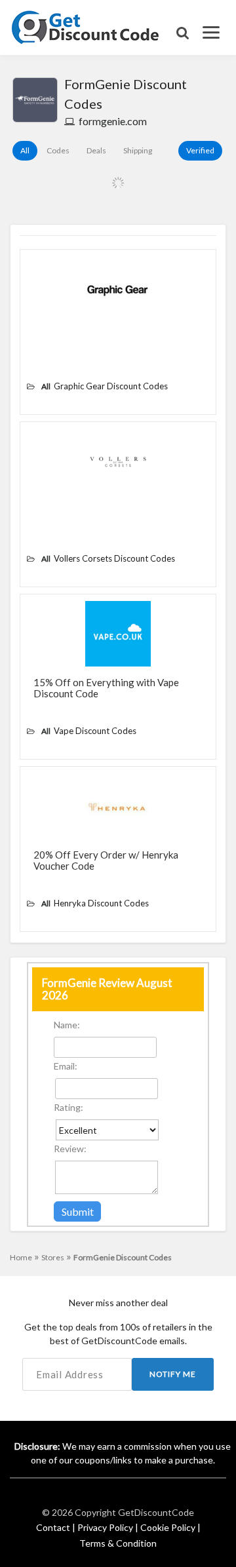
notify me (172, 1374)
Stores (56, 1257)
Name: (67, 1024)
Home (24, 1257)
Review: (70, 1148)
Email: (65, 1066)
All (25, 150)
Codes (58, 150)
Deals (96, 150)
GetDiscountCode (156, 1512)
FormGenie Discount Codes (122, 1257)
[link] (85, 26)
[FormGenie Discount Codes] (35, 100)
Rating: (68, 1107)
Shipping (137, 150)
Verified (200, 150)
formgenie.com (113, 121)
